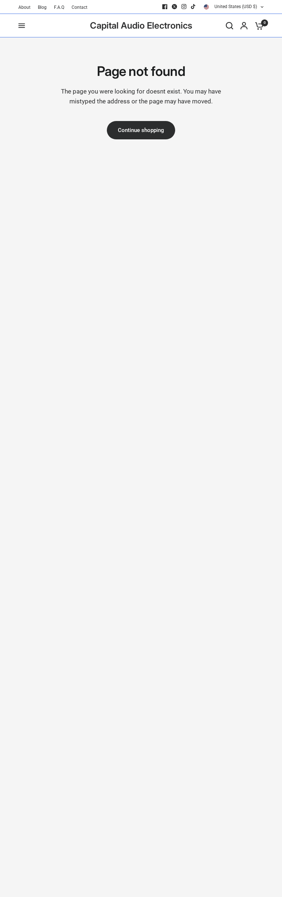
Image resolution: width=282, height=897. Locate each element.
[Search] (229, 25)
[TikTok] (193, 6)
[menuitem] (26, 7)
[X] (174, 6)
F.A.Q (59, 7)
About (24, 7)
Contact (79, 7)
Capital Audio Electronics (141, 25)
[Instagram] (184, 6)
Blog (42, 7)
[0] (257, 25)
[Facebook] (165, 6)
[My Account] (244, 25)
